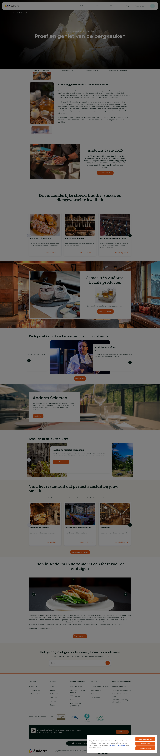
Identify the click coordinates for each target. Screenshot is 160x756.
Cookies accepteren (145, 739)
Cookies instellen (145, 748)
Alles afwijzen (145, 743)
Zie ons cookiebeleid (117, 745)
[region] (122, 744)
